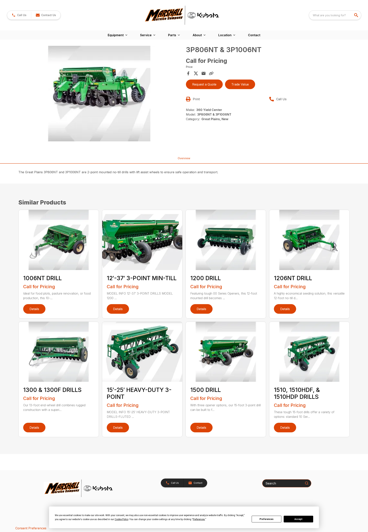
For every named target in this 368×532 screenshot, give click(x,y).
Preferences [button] (199, 519)
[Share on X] (196, 73)
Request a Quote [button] (204, 84)
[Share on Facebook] (188, 73)
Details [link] (34, 309)
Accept (298, 519)
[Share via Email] (203, 73)
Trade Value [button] (240, 84)
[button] (19, 15)
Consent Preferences (30, 528)
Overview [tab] (184, 158)
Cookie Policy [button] (121, 519)
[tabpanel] (101, 95)
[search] (356, 15)
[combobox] (335, 15)
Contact (254, 35)
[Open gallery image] (101, 94)
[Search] (306, 483)
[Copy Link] (211, 73)
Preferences (267, 519)
